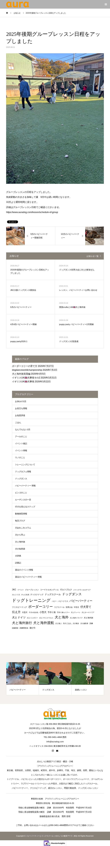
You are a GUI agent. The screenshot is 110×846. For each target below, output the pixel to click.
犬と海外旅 (20, 542)
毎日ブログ (20, 521)
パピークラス (63, 601)
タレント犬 (16, 594)
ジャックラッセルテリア (82, 590)
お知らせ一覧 (93, 256)
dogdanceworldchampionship (27, 370)
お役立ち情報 (21, 408)
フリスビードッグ (19, 607)
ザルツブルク (66, 589)
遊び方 (33, 628)
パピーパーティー (80, 600)
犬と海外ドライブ (76, 618)
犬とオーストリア (88, 612)
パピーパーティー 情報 (25, 485)
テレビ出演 (25, 594)
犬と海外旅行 (22, 623)
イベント (20, 590)
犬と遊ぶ (58, 623)
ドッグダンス (21, 478)
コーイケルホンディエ (49, 590)
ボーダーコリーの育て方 (24, 366)
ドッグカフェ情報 (23, 471)
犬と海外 (62, 617)
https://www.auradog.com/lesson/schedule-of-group (32, 212)
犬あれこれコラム (23, 528)
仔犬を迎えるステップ (25, 507)
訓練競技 (15, 628)
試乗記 (18, 563)
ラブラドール (59, 607)
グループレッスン (32, 590)
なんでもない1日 (22, 429)
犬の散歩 (76, 623)
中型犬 (76, 607)
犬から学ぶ (20, 535)
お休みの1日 (20, 401)
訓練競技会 (24, 628)
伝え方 (16, 612)
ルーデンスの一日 (23, 499)
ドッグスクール (53, 594)
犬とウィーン (75, 612)
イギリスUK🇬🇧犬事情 (23, 381)
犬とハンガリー (32, 618)
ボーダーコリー (40, 607)
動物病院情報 (21, 514)
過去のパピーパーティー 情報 (28, 577)
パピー (54, 601)
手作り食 (52, 612)
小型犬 (43, 612)
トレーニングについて (25, 464)
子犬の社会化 (33, 612)
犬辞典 (18, 556)
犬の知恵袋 (20, 549)
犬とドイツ (19, 617)
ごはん (18, 422)
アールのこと (21, 436)
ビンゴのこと (21, 492)
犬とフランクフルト (46, 618)
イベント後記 (21, 443)
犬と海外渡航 (43, 623)
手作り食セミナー (63, 612)
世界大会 (69, 607)
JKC (14, 589)
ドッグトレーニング (31, 600)
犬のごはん (67, 623)
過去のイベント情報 (24, 570)
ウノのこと (20, 457)
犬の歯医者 (84, 623)
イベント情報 (21, 450)
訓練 (91, 623)
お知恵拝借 (20, 415)
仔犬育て (85, 606)
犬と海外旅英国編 (21, 374)
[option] (22, 678)
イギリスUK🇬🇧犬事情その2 (26, 377)
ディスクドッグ (36, 594)
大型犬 (25, 612)
